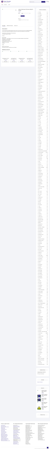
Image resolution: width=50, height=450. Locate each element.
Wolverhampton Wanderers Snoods (5, 440)
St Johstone (39, 312)
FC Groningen (40, 131)
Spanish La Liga (40, 304)
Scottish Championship (41, 289)
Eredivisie (39, 116)
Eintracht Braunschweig (41, 109)
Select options (5, 61)
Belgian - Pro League (41, 49)
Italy (38, 189)
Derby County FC (40, 98)
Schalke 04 (39, 288)
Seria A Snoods (40, 295)
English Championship (41, 112)
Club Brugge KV (40, 86)
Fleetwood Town (40, 149)
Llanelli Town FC (40, 216)
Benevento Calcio (40, 52)
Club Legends (40, 88)
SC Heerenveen (40, 285)
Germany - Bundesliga (41, 167)
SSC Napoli (39, 310)
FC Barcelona (40, 128)
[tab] (3, 25)
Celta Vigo (39, 76)
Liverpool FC (39, 213)
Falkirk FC (39, 125)
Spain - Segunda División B (41, 303)
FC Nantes (39, 140)
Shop (9, 4)
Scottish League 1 (40, 291)
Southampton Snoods (3, 437)
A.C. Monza (39, 13)
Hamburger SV (40, 176)
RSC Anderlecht (40, 277)
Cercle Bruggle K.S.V (40, 79)
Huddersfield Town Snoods (16, 432)
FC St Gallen (39, 143)
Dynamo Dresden (40, 106)
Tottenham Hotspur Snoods (4, 438)
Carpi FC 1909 (40, 74)
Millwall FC (39, 222)
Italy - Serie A (40, 191)
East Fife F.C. (40, 107)
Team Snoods (7, 1)
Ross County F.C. (40, 274)
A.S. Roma (39, 16)
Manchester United (40, 219)
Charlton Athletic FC (40, 82)
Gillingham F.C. (40, 170)
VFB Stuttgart (40, 349)
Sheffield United (40, 300)
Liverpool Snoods (3, 433)
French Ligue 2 (40, 158)
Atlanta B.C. (39, 40)
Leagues (5, 4)
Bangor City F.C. (40, 46)
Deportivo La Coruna (41, 97)
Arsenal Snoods (3, 425)
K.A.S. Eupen (39, 198)
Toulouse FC (40, 337)
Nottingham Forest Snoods (16, 437)
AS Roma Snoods (40, 34)
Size (19, 13)
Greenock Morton (40, 173)
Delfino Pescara (40, 95)
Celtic (39, 77)
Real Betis (39, 267)
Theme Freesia (42, 448)
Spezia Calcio (40, 306)
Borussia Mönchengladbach (41, 61)
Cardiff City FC (40, 73)
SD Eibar (39, 294)
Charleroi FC (39, 80)
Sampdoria (39, 280)
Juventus (39, 195)
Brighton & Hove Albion (41, 64)
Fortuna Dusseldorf (40, 152)
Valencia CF (39, 346)
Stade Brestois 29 (40, 316)
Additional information (10, 25)
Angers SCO (39, 28)
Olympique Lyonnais (40, 240)
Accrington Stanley (40, 19)
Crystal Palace (40, 94)
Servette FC (39, 297)
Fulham (39, 161)
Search (43, 2)
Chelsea (39, 83)
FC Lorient (39, 137)
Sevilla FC (39, 298)
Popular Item (40, 252)
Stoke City (39, 322)
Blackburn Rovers (40, 55)
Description (3, 25)
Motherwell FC (40, 225)
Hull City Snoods (15, 433)
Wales (39, 355)
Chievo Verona (40, 85)
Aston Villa (39, 37)
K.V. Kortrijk (39, 200)
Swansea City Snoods (16, 442)
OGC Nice (39, 237)
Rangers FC (39, 261)
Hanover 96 (39, 177)
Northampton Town (40, 231)
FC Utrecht (39, 146)
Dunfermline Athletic (40, 104)
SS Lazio (39, 309)
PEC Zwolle (39, 249)
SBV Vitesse (39, 282)
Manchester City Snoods (4, 434)
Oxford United (40, 243)
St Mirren (39, 313)
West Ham (39, 361)
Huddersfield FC (40, 183)
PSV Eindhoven (40, 258)
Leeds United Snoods (3, 431)
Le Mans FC (39, 207)
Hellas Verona (40, 179)
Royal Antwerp (40, 276)
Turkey (39, 340)
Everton (39, 119)
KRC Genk (39, 203)
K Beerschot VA (40, 197)
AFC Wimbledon (40, 22)
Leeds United (40, 209)
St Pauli (39, 315)
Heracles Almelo (40, 180)
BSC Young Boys (40, 67)
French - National (40, 155)
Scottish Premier (40, 292)
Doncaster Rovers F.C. (41, 101)
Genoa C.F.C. (39, 164)
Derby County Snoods (16, 431)
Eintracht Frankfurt (40, 110)
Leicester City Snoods (3, 432)
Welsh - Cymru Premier (41, 358)
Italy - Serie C (40, 194)
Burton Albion (40, 70)
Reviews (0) (15, 25)
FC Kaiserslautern (40, 134)
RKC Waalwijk (40, 273)
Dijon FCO (39, 100)
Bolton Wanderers (40, 58)
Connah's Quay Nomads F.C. (41, 91)
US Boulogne (40, 343)
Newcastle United (40, 228)
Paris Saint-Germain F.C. (41, 246)
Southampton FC (40, 301)
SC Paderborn (40, 286)
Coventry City (40, 92)
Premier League (40, 255)
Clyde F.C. (39, 89)
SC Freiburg (39, 283)
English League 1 (40, 113)
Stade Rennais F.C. (40, 319)
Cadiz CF (39, 71)
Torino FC (39, 334)
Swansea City (40, 328)
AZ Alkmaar (39, 43)
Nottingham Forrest (40, 234)
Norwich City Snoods (15, 436)
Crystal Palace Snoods (4, 429)
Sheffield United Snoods (4, 436)
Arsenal (39, 31)
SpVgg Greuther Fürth (41, 307)
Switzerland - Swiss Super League (42, 331)
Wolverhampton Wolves (41, 364)
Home (2, 4)
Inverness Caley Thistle (41, 186)
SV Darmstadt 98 (40, 325)
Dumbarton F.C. (40, 103)
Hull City (39, 185)
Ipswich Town (40, 188)
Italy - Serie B (40, 192)
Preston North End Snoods (16, 438)
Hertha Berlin (40, 182)
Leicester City (40, 210)
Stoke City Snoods (15, 441)
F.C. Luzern (39, 122)
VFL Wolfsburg (40, 352)
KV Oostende (40, 204)
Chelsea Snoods (3, 428)
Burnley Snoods (3, 427)
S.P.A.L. (39, 279)
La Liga (39, 206)
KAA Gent (39, 201)
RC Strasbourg (40, 264)
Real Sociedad (40, 270)
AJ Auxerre (39, 25)
